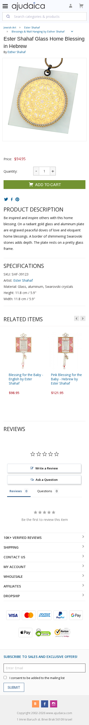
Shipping (11, 547)
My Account (15, 566)
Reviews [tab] (15, 491)
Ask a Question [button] (47, 479)
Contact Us (14, 557)
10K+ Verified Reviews (23, 537)
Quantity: (10, 171)
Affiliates (12, 586)
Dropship (12, 596)
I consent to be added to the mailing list (37, 678)
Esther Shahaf (17, 52)
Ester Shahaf (23, 280)
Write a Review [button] (46, 468)
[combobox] (44, 16)
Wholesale (13, 576)
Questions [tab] (44, 491)
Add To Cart (48, 184)
